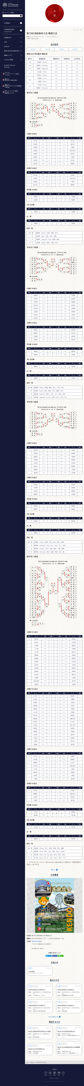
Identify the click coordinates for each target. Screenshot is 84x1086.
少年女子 (47, 49)
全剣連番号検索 (9, 30)
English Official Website (9, 66)
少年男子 (61, 49)
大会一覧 (32, 1062)
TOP (27, 1062)
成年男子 (75, 49)
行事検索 (7, 23)
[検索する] (21, 16)
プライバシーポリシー (54, 1078)
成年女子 (33, 49)
